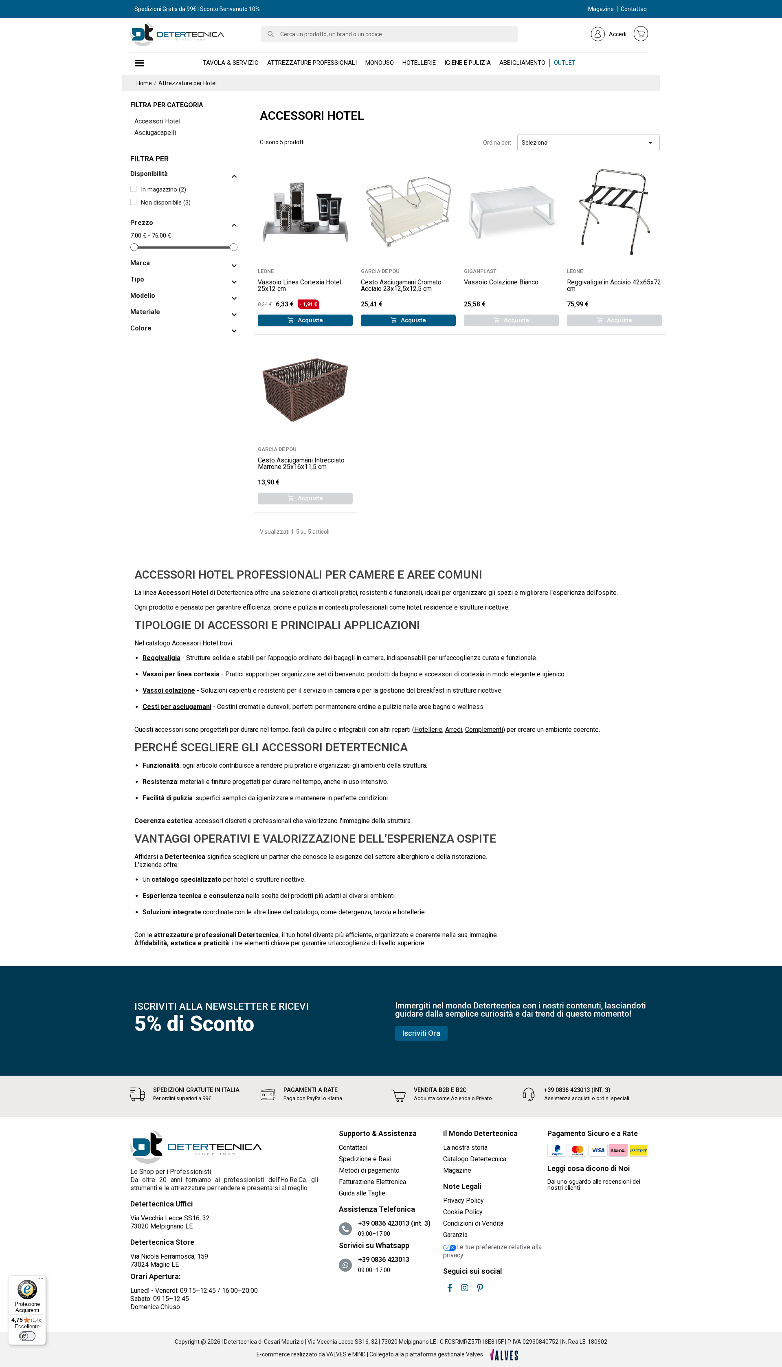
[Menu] (41, 1280)
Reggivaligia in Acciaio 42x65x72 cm (614, 285)
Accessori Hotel (157, 121)
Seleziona (588, 142)
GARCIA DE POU (380, 271)
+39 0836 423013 (383, 1260)
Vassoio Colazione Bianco (501, 282)
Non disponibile (166, 202)
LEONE (266, 271)
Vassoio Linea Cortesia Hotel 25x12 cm (299, 285)
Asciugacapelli (155, 132)
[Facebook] (449, 1287)
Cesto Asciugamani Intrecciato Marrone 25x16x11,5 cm (301, 463)
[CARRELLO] (641, 33)
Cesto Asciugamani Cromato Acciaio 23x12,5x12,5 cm (401, 285)
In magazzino (163, 189)
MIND (359, 1354)
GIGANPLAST (480, 271)
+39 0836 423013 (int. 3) (577, 1090)
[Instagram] (464, 1287)
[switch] (27, 1336)
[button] (305, 320)
